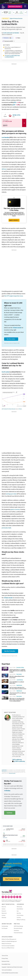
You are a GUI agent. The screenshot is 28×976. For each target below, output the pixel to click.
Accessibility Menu (14, 1)
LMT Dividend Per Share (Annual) (8, 408)
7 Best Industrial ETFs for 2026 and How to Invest (17, 693)
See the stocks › (11, 339)
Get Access (5, 837)
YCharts (20, 408)
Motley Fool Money (21, 919)
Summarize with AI (8, 41)
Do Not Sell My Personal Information (10, 972)
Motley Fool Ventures (6, 943)
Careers (3, 908)
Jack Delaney (20, 679)
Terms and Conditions (7, 970)
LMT (14, 105)
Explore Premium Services (16, 18)
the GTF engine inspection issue (14, 296)
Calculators (16, 930)
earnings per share (11, 494)
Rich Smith (19, 674)
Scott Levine (5, 372)
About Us (4, 906)
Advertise (4, 917)
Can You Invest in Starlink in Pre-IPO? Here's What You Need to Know (17, 688)
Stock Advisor (20, 908)
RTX (15, 102)
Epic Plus (19, 913)
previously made (6, 528)
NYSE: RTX (16, 115)
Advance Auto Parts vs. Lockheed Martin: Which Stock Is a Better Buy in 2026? (17, 671)
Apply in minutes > (14, 220)
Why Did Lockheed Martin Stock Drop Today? (16, 677)
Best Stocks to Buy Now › (15, 6)
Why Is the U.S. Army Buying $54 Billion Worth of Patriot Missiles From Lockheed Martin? (16, 700)
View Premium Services (12, 879)
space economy (15, 509)
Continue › (10, 813)
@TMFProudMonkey (19, 761)
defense (4, 169)
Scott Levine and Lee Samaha (11, 33)
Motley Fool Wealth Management (9, 941)
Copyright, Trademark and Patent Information (12, 967)
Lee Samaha (4, 769)
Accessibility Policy (6, 964)
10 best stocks (17, 327)
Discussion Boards (18, 928)
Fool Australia (5, 926)
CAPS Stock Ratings (18, 926)
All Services (19, 906)
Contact (3, 915)
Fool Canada (4, 928)
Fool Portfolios (20, 915)
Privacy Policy (5, 958)
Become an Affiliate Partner (8, 947)
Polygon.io (18, 901)
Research (4, 911)
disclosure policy (12, 773)
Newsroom (4, 913)
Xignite (12, 901)
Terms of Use (5, 955)
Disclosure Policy (5, 961)
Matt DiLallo (19, 685)
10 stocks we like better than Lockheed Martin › (12, 56)
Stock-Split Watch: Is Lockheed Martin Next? (16, 682)
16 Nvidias (7, 790)
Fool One (19, 917)
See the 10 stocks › (10, 651)
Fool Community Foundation (8, 945)
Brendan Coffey (20, 667)
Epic (18, 911)
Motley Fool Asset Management (9, 939)
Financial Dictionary (18, 932)
